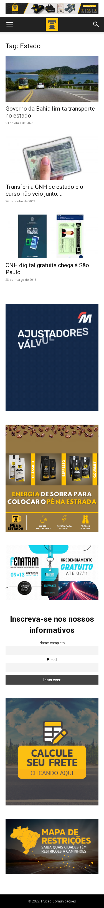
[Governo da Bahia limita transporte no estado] (52, 78)
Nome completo (52, 643)
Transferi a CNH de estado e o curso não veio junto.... (44, 190)
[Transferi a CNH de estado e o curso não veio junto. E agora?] (52, 157)
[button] (9, 24)
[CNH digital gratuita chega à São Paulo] (52, 235)
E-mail (52, 660)
